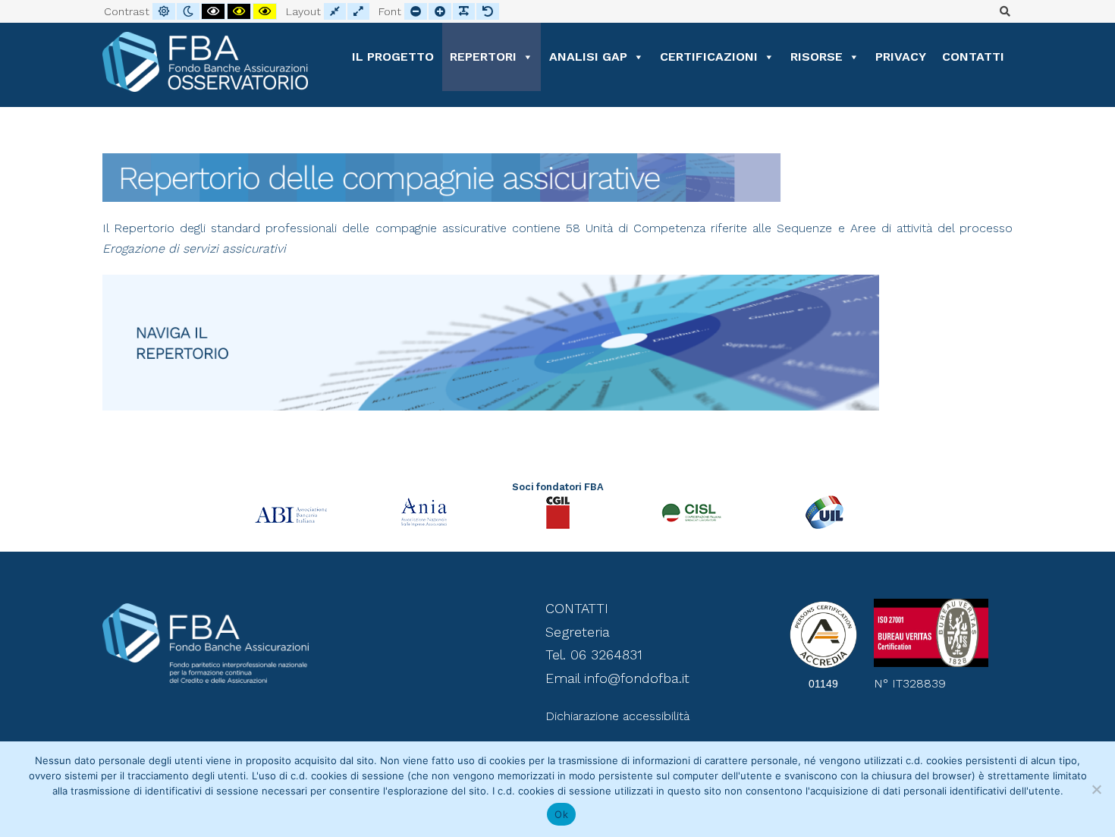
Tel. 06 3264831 (593, 654)
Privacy (900, 56)
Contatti (973, 56)
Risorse (816, 56)
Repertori (483, 56)
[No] (1096, 789)
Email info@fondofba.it (617, 678)
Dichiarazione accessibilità (617, 716)
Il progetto (393, 56)
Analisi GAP (588, 56)
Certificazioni (709, 56)
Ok (561, 814)
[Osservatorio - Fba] (205, 62)
